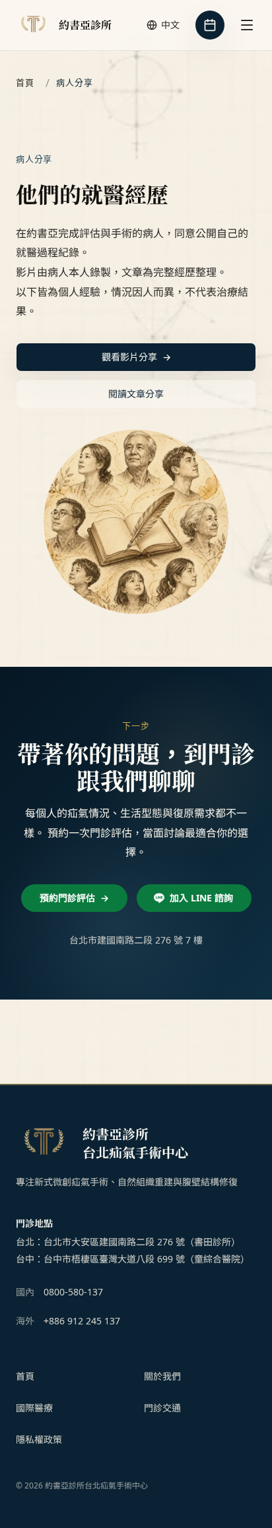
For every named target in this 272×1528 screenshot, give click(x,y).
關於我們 (162, 1376)
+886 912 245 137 (82, 1321)
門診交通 (162, 1407)
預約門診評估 (74, 897)
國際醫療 (34, 1407)
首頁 (25, 82)
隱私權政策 (39, 1439)
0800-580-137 (73, 1292)
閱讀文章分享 (136, 393)
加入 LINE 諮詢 (201, 897)
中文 (170, 24)
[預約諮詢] (209, 25)
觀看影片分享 (136, 357)
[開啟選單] (246, 25)
